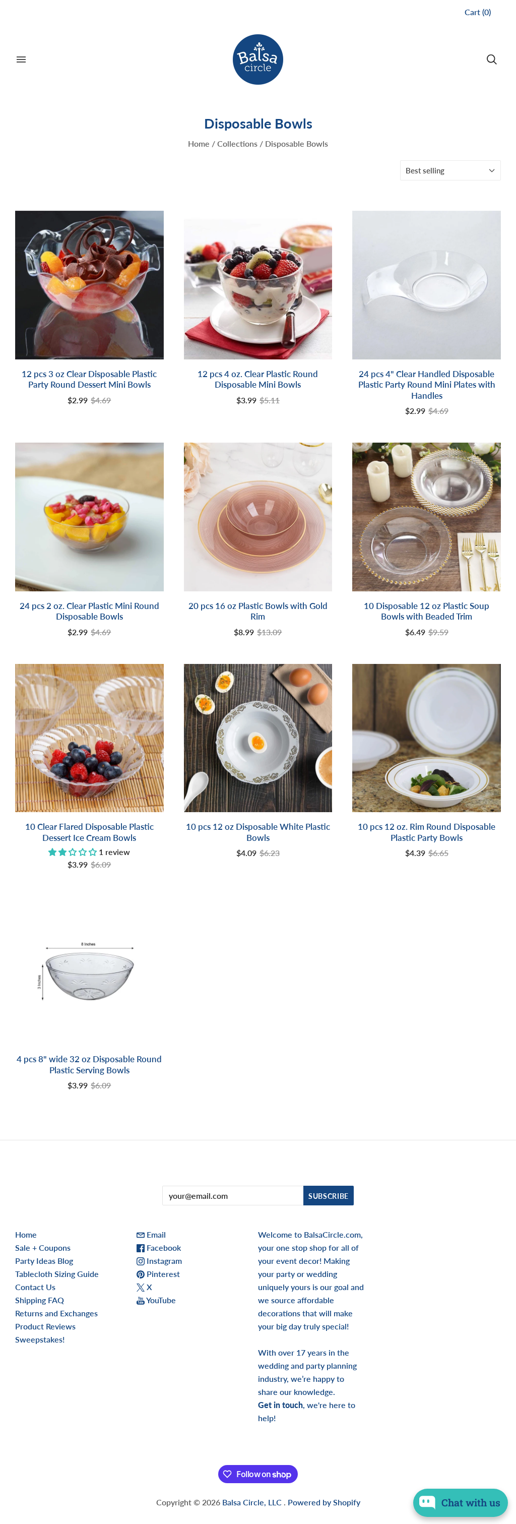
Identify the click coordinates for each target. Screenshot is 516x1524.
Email (155, 1234)
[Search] (492, 59)
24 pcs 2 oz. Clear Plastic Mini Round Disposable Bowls (89, 611)
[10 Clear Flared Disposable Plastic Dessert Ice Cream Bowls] (89, 738)
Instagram (163, 1260)
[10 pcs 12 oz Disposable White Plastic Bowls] (258, 738)
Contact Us (35, 1287)
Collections (237, 143)
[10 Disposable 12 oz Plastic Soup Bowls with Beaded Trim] (426, 517)
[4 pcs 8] (89, 970)
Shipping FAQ (39, 1300)
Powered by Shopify (324, 1502)
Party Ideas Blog (44, 1260)
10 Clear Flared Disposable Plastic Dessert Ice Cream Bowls (89, 831)
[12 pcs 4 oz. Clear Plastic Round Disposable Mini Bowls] (258, 285)
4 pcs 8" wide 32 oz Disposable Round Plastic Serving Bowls (89, 1064)
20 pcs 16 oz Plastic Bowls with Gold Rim (258, 611)
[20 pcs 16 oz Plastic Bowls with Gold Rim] (258, 517)
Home (199, 143)
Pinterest (162, 1273)
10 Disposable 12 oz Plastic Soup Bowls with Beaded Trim (426, 611)
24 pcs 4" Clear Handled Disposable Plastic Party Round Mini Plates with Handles (426, 385)
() (478, 12)
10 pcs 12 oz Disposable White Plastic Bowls (258, 831)
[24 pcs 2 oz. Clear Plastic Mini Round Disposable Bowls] (89, 517)
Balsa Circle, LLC (253, 1502)
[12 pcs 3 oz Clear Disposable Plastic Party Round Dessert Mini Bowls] (89, 285)
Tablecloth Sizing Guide (57, 1273)
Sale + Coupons (43, 1247)
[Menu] (21, 59)
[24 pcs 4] (426, 285)
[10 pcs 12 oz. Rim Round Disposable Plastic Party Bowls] (426, 738)
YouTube (160, 1300)
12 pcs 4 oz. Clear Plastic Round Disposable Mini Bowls (258, 379)
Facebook (163, 1247)
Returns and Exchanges (56, 1313)
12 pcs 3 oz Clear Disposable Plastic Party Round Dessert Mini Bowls (89, 379)
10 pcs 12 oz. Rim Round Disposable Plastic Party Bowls (426, 831)
